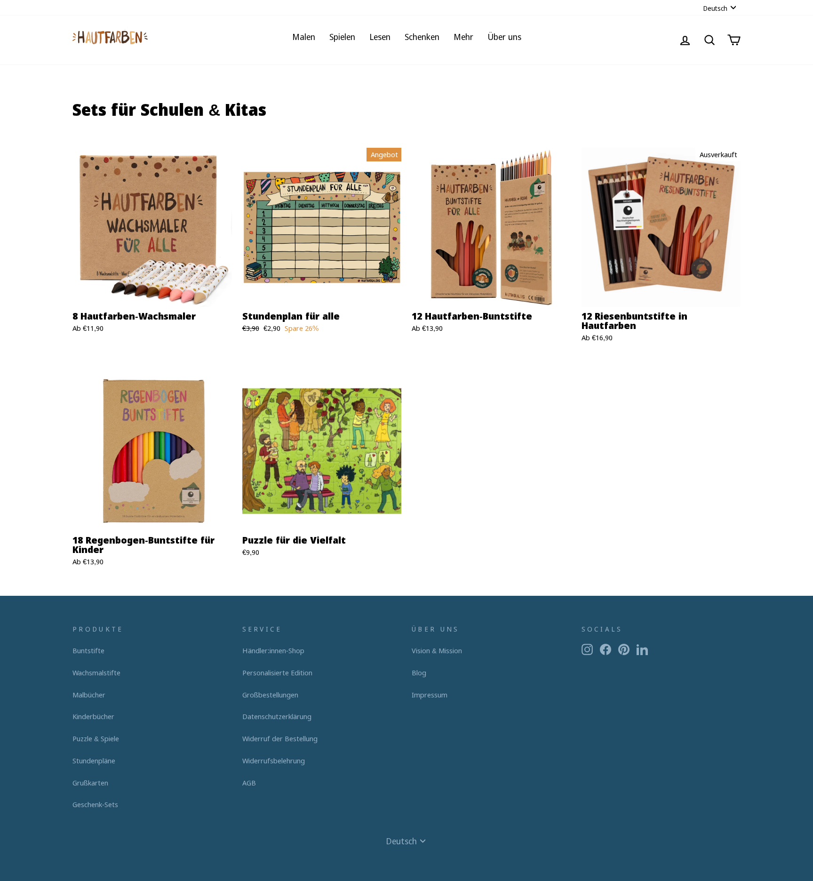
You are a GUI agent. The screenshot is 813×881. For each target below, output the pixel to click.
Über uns (504, 36)
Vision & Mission (437, 650)
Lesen (380, 36)
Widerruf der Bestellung (280, 738)
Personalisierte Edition (277, 672)
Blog (419, 672)
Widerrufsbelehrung (273, 760)
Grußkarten (90, 782)
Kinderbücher (93, 716)
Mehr (463, 36)
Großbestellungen (270, 694)
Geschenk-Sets (95, 804)
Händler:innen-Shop (273, 650)
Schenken (422, 36)
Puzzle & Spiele (95, 738)
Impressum (429, 694)
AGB (249, 782)
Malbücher (88, 694)
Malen (303, 36)
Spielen (342, 36)
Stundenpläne (93, 760)
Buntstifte (88, 650)
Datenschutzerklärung (276, 716)
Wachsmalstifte (96, 672)
